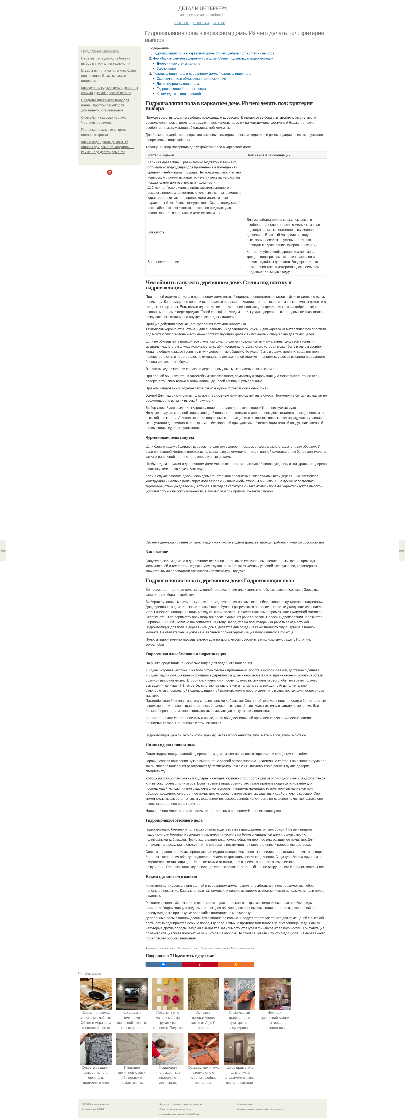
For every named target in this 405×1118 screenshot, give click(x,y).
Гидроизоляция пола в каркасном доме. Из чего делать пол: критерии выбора (213, 53)
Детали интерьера (202, 8)
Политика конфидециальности (175, 1108)
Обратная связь (245, 1103)
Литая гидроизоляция (242, 948)
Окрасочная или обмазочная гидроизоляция (191, 78)
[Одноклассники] (236, 964)
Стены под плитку (167, 948)
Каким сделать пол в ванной (179, 93)
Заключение (166, 68)
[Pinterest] (200, 964)
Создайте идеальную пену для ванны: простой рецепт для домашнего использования (105, 105)
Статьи (219, 22)
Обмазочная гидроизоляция (215, 948)
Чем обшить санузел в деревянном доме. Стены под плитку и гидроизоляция (213, 58)
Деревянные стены (188, 948)
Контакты (164, 1103)
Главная (181, 22)
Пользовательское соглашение (187, 1103)
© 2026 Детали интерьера (95, 1103)
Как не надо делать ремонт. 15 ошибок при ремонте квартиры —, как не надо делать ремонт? (108, 147)
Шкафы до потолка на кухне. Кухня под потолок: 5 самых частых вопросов (108, 76)
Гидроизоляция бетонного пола (181, 88)
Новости (201, 22)
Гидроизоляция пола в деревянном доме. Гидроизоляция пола (202, 73)
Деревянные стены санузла (178, 63)
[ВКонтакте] (164, 964)
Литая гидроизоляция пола (178, 83)
